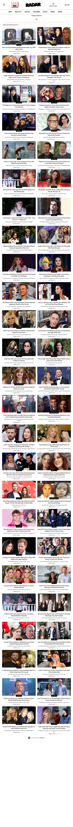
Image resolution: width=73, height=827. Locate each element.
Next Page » (41, 737)
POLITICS (27, 12)
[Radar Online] (33, 5)
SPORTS (60, 12)
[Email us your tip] (14, 7)
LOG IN (67, 4)
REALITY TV (18, 12)
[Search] (4, 5)
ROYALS (45, 12)
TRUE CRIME (36, 12)
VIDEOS (53, 12)
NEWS (10, 12)
